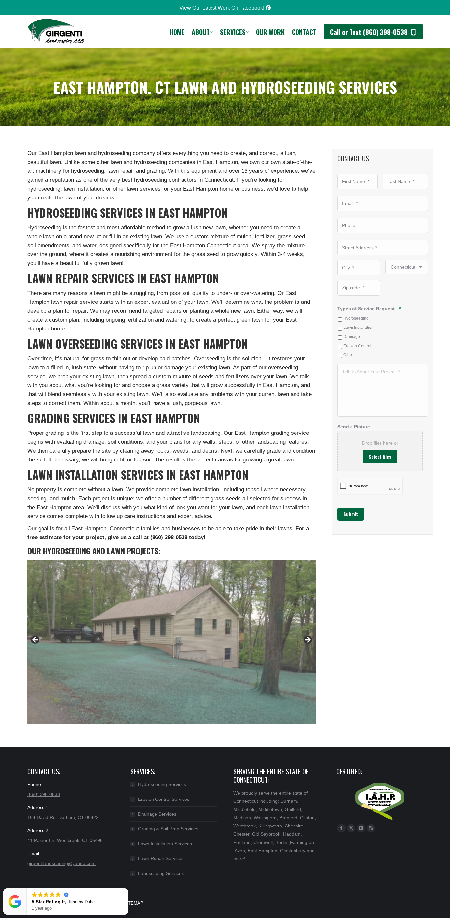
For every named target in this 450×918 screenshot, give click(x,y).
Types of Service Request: (369, 308)
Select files (380, 456)
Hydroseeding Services (162, 784)
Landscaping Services (161, 873)
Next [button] (307, 640)
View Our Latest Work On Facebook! (222, 8)
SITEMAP (133, 903)
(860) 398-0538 (43, 794)
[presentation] (370, 486)
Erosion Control (357, 346)
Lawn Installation (358, 327)
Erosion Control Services (163, 799)
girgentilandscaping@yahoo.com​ (61, 863)
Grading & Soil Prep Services (168, 828)
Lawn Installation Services (165, 843)
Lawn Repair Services (160, 858)
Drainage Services (157, 814)
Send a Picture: (354, 426)
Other (348, 355)
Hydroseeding (356, 318)
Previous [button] (36, 640)
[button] (128, 888)
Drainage (351, 336)
